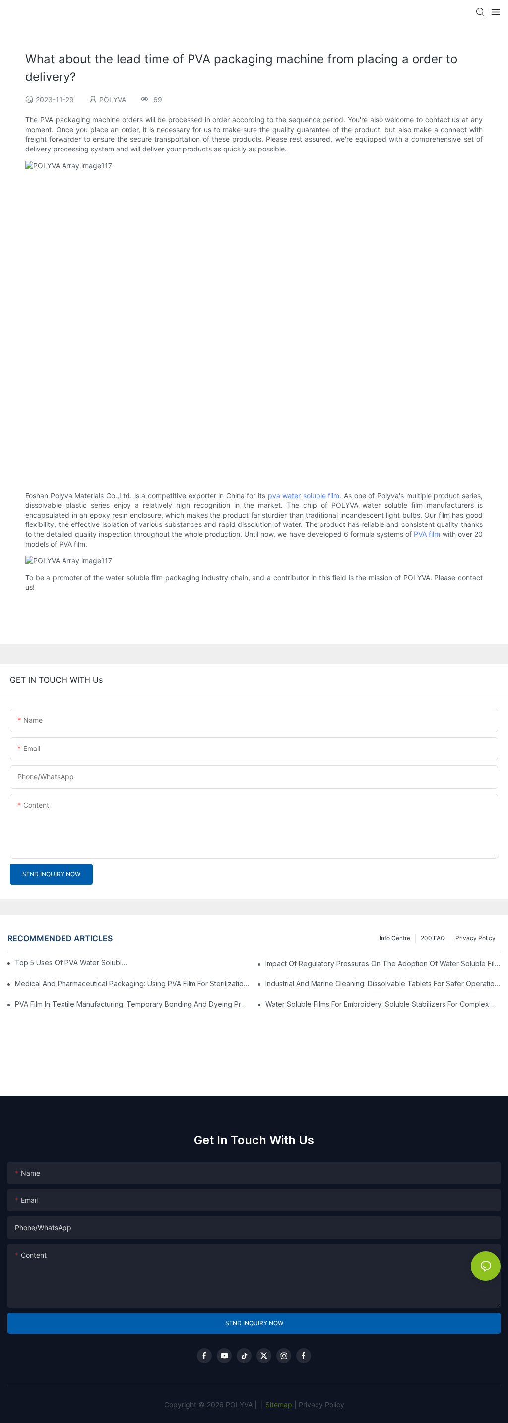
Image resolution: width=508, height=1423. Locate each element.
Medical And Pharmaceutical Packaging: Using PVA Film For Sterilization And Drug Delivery (132, 983)
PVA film (427, 534)
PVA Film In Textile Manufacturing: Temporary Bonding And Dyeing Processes (132, 1004)
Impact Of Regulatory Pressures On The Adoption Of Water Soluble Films (383, 963)
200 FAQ (433, 938)
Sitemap (277, 1404)
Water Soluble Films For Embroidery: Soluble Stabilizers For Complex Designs (383, 1004)
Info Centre (395, 938)
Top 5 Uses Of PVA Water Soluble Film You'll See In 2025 (71, 962)
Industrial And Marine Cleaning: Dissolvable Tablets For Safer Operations (383, 983)
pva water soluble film (304, 495)
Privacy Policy (475, 938)
